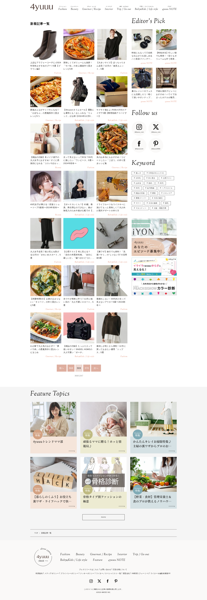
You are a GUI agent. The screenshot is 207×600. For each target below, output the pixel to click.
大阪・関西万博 (160, 208)
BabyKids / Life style (73, 560)
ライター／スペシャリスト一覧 (108, 573)
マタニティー (141, 208)
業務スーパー (141, 198)
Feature (98, 560)
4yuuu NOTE (116, 560)
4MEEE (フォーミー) (140, 573)
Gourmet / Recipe (101, 554)
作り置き (151, 178)
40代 (162, 183)
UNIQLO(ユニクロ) (156, 173)
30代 (138, 188)
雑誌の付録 (140, 193)
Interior (122, 554)
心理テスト (167, 178)
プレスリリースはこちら (89, 569)
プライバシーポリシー (69, 573)
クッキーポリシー (87, 573)
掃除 (154, 193)
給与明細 (150, 188)
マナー (138, 203)
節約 (150, 183)
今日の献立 (158, 198)
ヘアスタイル (167, 188)
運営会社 (126, 573)
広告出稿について (120, 569)
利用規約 (39, 573)
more (103, 517)
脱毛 (167, 203)
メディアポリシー (51, 573)
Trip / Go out (141, 554)
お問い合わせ (105, 569)
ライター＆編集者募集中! (161, 573)
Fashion (65, 554)
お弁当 (138, 183)
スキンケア (167, 193)
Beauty (80, 554)
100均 (138, 178)
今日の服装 (153, 203)
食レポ (138, 173)
